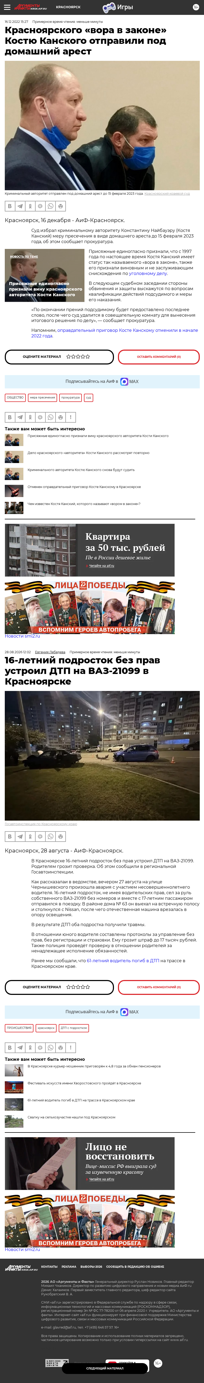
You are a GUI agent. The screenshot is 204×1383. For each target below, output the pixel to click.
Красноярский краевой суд (167, 194)
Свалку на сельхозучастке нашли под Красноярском (71, 1117)
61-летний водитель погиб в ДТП (123, 960)
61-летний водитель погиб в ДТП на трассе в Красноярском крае (81, 1100)
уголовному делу (147, 273)
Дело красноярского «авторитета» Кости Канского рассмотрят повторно (89, 453)
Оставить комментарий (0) (159, 357)
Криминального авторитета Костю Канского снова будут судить (81, 470)
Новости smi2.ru (22, 636)
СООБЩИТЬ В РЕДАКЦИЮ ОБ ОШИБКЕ (135, 1267)
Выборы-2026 (91, 1267)
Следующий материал (105, 1368)
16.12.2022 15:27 (16, 22)
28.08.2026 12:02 (18, 652)
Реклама (69, 1267)
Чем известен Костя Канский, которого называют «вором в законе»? (84, 504)
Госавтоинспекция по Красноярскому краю (41, 824)
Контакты (49, 1267)
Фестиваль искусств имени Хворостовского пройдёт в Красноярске (84, 1083)
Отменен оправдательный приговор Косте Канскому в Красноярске (84, 487)
